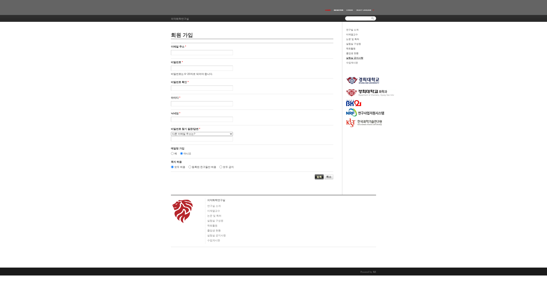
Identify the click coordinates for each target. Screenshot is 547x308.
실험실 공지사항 (354, 58)
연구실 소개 (352, 29)
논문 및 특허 (352, 39)
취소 (328, 176)
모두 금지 (228, 167)
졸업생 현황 (352, 53)
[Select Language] (365, 10)
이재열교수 (352, 34)
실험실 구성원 (353, 44)
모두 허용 (179, 167)
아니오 (187, 153)
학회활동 (351, 48)
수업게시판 (352, 62)
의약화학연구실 (216, 200)
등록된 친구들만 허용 (204, 167)
